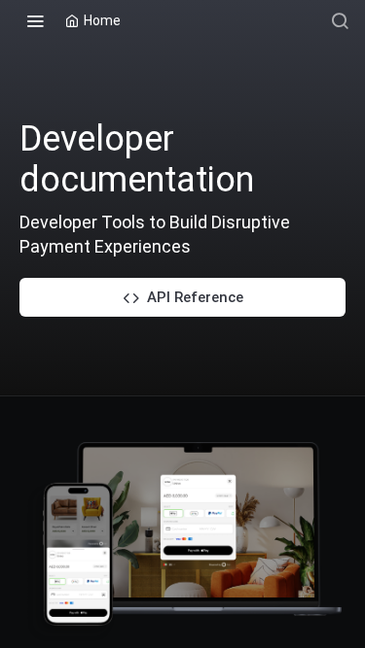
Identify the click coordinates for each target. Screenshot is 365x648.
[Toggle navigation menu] (35, 20)
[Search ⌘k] (339, 20)
